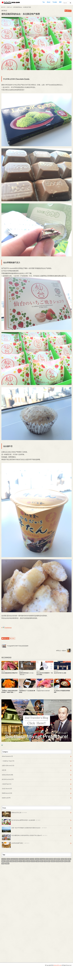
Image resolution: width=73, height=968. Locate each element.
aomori (3, 859)
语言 (60, 2)
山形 (24, 861)
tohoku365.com (57, 965)
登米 (42, 861)
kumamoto (21, 859)
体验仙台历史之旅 (19, 812)
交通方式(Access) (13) (8, 765)
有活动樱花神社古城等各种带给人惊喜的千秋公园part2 (29, 835)
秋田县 (57, 861)
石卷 (45, 861)
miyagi (27, 859)
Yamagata (42, 859)
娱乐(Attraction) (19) (8, 779)
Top (43, 2)
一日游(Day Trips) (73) (8, 761)
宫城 (8, 861)
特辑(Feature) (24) (7, 793)
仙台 (62, 859)
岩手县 (33, 861)
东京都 (51, 859)
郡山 (69, 861)
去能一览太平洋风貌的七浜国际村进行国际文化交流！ (29, 827)
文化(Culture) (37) (7, 788)
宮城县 (16, 861)
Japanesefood (14, 859)
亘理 (59, 859)
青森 (3, 863)
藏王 (65, 861)
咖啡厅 (3, 861)
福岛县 (53, 861)
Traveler (55, 2)
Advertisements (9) (7, 756)
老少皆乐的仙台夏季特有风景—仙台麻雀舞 (25, 820)
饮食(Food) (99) (6, 798)
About (48, 2)
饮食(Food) (6, 638)
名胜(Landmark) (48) (7, 774)
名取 (69, 859)
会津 (66, 859)
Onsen (32, 859)
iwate (8, 859)
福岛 (49, 861)
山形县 (28, 861)
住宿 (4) (4, 770)
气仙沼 (37, 861)
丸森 (55, 859)
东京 (47, 859)
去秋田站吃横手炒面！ (20, 843)
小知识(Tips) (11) (6, 784)
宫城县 (13, 638)
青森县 (7, 863)
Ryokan (37, 859)
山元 (20, 861)
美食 (62, 861)
